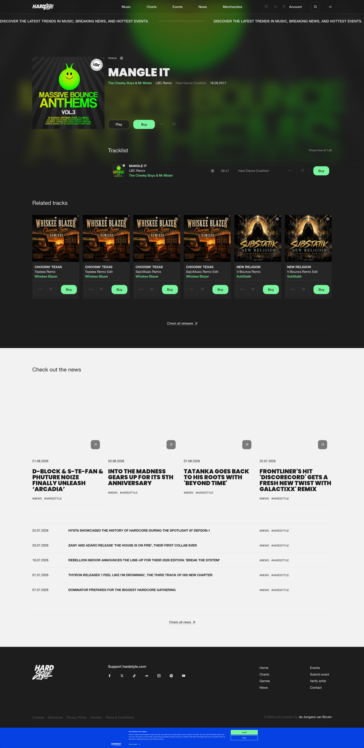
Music (126, 7)
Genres (265, 681)
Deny (244, 738)
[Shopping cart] (276, 7)
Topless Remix (45, 271)
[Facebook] (109, 676)
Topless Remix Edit (99, 271)
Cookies (38, 717)
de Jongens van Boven (315, 717)
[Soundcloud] (146, 676)
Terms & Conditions (120, 717)
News (203, 7)
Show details (133, 744)
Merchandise (232, 7)
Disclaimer (55, 717)
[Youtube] (183, 676)
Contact (316, 687)
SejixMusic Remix (148, 271)
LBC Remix (137, 170)
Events (178, 7)
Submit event (319, 674)
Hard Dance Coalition (191, 83)
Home (264, 668)
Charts (152, 7)
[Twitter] (122, 676)
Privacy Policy (77, 717)
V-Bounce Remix (249, 271)
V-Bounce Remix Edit (302, 271)
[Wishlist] (267, 7)
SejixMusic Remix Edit (202, 271)
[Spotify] (171, 676)
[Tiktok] (134, 676)
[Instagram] (159, 676)
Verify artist (318, 681)
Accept (244, 732)
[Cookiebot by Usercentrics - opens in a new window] (116, 744)
